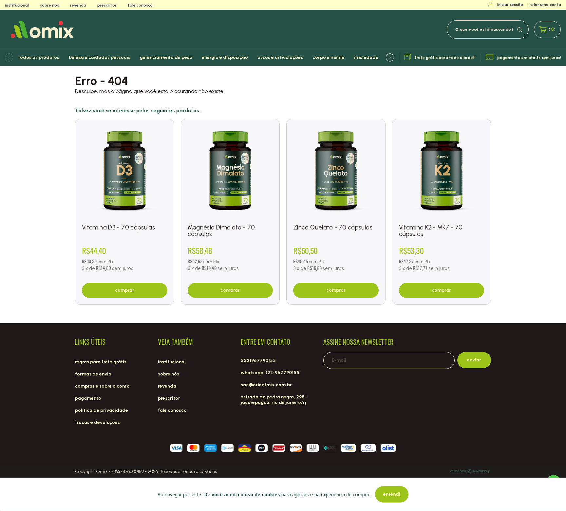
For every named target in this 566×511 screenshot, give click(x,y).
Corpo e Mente (328, 57)
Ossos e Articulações (280, 57)
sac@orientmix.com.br (266, 385)
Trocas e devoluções (97, 422)
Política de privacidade (101, 410)
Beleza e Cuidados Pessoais (99, 57)
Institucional (17, 5)
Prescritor (107, 5)
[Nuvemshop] (470, 472)
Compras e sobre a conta (102, 386)
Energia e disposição (225, 57)
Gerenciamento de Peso (166, 57)
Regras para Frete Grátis (100, 362)
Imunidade (366, 57)
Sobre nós (49, 5)
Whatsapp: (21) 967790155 (270, 372)
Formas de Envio (93, 374)
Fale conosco (140, 5)
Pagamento (88, 398)
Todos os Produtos (38, 57)
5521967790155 (258, 360)
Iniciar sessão (510, 4)
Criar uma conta (545, 4)
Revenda (78, 5)
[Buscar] (519, 29)
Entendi (391, 494)
